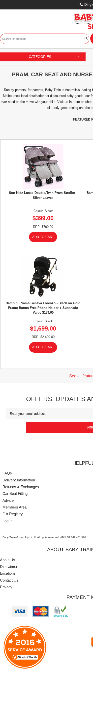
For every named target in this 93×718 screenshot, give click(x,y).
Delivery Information (18, 480)
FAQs (7, 473)
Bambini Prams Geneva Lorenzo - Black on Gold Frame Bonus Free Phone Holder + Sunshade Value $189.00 (43, 307)
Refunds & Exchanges (20, 487)
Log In (7, 521)
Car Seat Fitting (15, 493)
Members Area (14, 507)
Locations (8, 573)
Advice (8, 500)
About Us (7, 560)
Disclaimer (8, 566)
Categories (40, 57)
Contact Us (9, 580)
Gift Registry (12, 514)
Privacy (6, 587)
